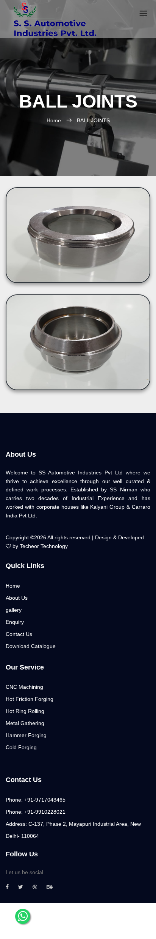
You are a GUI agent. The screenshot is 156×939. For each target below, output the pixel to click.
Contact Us (19, 634)
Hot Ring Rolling (25, 711)
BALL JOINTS (93, 120)
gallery (14, 610)
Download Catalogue (31, 646)
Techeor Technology (44, 546)
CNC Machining (24, 687)
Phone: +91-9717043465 (36, 800)
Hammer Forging (26, 735)
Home (54, 120)
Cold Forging (21, 747)
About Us (17, 598)
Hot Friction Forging (29, 699)
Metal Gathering (25, 723)
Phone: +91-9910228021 (36, 812)
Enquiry (15, 622)
